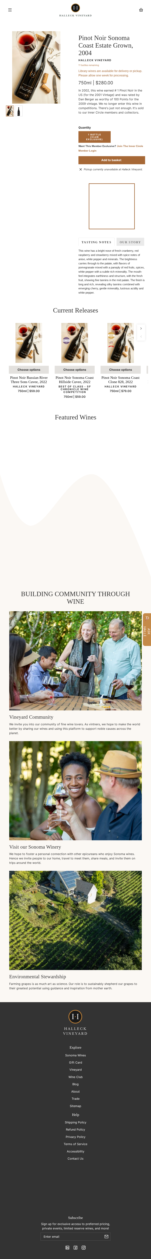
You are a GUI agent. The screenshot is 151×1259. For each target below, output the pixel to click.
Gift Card (75, 1062)
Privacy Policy (75, 1137)
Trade (76, 1098)
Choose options (28, 369)
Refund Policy (75, 1129)
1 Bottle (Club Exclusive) (94, 137)
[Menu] (10, 10)
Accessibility (75, 1151)
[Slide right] (141, 328)
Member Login (87, 150)
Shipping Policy (75, 1122)
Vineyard (75, 1069)
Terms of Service (75, 1144)
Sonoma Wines (75, 1055)
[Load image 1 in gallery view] (10, 110)
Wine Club (76, 1077)
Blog (75, 1084)
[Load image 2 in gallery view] (19, 110)
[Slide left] (141, 337)
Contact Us (75, 1158)
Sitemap (75, 1106)
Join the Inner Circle (130, 146)
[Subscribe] (106, 1237)
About (75, 1091)
